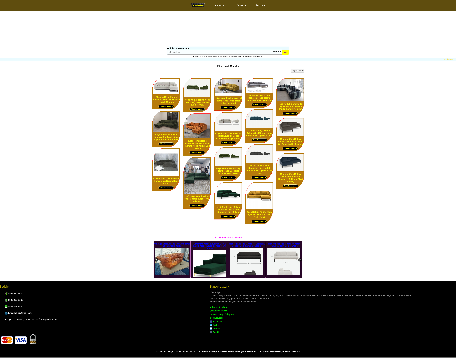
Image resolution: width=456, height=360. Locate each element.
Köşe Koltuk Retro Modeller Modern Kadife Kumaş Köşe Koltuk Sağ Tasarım (197, 145)
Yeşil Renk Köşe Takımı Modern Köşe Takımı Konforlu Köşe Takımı (228, 209)
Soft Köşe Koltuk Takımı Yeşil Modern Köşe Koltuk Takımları (197, 198)
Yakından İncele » (166, 106)
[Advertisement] (228, 28)
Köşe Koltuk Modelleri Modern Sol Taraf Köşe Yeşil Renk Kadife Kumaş (166, 137)
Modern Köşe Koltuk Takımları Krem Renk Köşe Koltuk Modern (166, 99)
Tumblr (216, 332)
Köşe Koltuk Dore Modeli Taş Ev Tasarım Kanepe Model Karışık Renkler (290, 106)
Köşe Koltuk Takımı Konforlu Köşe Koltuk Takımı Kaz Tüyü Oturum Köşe (259, 169)
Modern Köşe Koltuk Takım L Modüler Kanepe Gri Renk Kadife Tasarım (290, 141)
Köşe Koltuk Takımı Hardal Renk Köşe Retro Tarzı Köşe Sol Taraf (228, 100)
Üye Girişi (450, 59)
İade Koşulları (216, 318)
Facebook (217, 321)
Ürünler (240, 5)
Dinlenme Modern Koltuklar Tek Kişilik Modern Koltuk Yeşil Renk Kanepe (172, 246)
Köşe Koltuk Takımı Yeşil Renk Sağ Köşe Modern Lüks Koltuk (197, 102)
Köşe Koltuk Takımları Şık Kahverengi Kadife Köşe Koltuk (166, 181)
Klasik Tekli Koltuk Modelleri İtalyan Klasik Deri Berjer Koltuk (284, 245)
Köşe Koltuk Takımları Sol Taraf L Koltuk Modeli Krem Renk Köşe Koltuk (228, 136)
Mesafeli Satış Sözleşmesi (222, 314)
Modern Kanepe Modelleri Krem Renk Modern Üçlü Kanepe (247, 245)
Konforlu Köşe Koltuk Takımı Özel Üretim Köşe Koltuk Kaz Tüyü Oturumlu (259, 133)
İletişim (259, 5)
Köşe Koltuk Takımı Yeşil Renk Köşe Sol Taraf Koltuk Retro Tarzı (228, 171)
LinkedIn (216, 328)
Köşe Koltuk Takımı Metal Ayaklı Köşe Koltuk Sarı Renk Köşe (259, 214)
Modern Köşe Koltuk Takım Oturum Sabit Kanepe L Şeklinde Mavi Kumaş (290, 178)
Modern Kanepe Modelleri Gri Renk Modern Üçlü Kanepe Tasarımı (209, 245)
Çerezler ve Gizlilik (218, 311)
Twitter (215, 325)
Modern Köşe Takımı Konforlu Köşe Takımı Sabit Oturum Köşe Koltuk (259, 98)
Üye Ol (444, 59)
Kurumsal (219, 5)
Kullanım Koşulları (218, 307)
